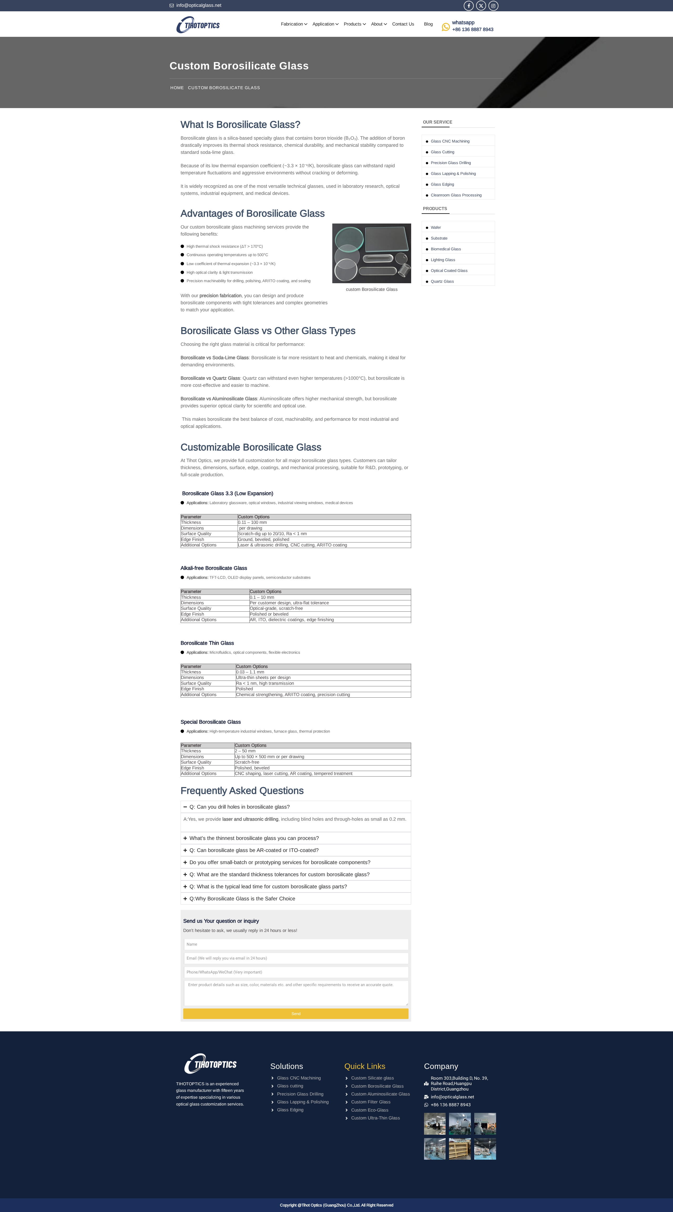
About (377, 24)
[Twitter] (481, 6)
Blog (428, 24)
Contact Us (403, 24)
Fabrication (292, 24)
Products (352, 24)
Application (323, 24)
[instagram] (493, 6)
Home (177, 87)
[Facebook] (469, 6)
